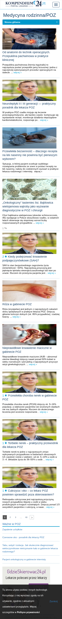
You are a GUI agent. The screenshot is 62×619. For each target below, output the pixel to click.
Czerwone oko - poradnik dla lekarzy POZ (23, 537)
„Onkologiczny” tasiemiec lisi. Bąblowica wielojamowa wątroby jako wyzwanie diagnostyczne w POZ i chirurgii (27, 206)
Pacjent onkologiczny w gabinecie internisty (24, 559)
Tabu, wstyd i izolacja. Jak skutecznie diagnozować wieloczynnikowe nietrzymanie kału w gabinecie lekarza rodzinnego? (30, 548)
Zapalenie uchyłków (12, 529)
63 (26, 517)
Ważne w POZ (11, 524)
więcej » (17, 72)
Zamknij (54, 601)
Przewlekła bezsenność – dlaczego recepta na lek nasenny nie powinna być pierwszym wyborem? (29, 155)
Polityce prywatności (28, 612)
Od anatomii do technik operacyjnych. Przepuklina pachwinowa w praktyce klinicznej (26, 56)
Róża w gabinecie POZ (17, 304)
